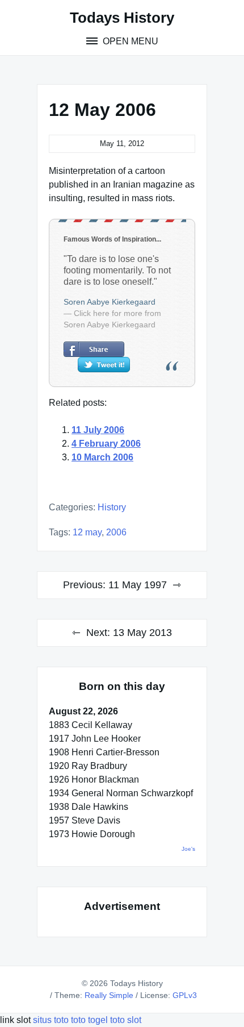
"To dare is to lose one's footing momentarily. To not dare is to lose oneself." (117, 270)
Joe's (188, 849)
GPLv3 (185, 995)
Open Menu (129, 41)
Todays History (122, 17)
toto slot (125, 1020)
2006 (116, 532)
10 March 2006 (102, 457)
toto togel (89, 1020)
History (112, 507)
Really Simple (109, 995)
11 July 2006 (97, 430)
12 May (87, 532)
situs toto (52, 1020)
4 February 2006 (106, 443)
